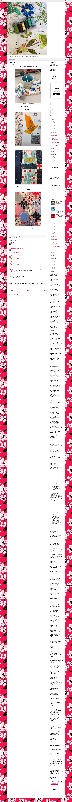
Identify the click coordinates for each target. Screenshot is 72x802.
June (53, 147)
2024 (52, 119)
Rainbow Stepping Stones (56, 142)
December (54, 131)
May (53, 148)
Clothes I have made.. (11, 59)
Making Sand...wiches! (59, 201)
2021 (52, 124)
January (53, 154)
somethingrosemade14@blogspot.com (17, 248)
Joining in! (57, 214)
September (54, 135)
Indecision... (54, 143)
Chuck (12, 237)
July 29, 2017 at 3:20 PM (15, 271)
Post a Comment (12, 288)
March (53, 151)
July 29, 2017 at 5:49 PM (15, 278)
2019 (52, 126)
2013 (52, 160)
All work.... (54, 140)
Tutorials (18, 59)
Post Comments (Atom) (16, 292)
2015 (52, 157)
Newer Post (11, 290)
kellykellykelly (35, 795)
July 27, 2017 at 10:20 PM (15, 245)
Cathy (12, 242)
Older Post (45, 290)
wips (16, 237)
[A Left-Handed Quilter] (56, 784)
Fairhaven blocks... (55, 145)
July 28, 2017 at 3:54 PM (15, 258)
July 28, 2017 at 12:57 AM (15, 252)
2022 (52, 122)
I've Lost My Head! (59, 207)
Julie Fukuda (13, 275)
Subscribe (57, 94)
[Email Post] (19, 236)
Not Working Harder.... (55, 139)
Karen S (12, 267)
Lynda (12, 255)
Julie (12, 261)
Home (28, 290)
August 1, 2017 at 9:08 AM (15, 285)
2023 (52, 121)
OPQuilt (12, 282)
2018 (52, 128)
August (53, 136)
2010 (52, 164)
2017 (52, 129)
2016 (52, 156)
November (54, 132)
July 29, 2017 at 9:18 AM (15, 264)
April (53, 149)
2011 (52, 163)
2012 (52, 161)
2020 (52, 125)
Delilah (15, 237)
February (53, 152)
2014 (52, 159)
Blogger (43, 795)
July (53, 138)
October (53, 133)
